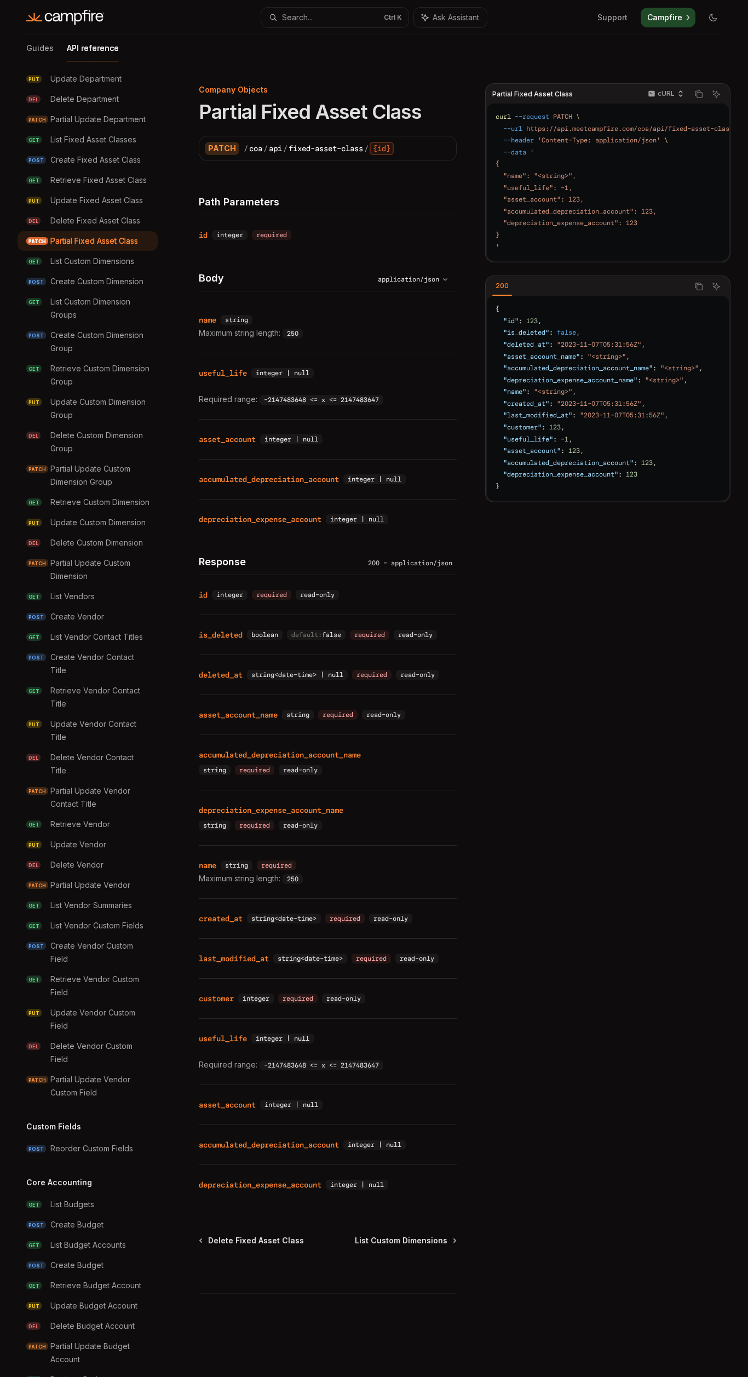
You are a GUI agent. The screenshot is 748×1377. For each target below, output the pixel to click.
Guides (40, 48)
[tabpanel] (608, 398)
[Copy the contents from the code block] (699, 94)
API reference (93, 48)
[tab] (502, 285)
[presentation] (96, 719)
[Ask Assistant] (716, 94)
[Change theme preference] (713, 17)
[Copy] (444, 148)
